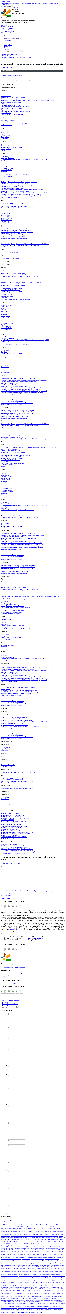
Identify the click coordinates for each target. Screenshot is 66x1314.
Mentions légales (8, 977)
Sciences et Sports (5, 233)
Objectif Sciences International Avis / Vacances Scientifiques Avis (40, 1252)
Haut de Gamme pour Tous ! (50, 3)
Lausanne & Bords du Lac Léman (10, 276)
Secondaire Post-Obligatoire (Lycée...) (11, 692)
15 (42, 1291)
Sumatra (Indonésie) (11, 1268)
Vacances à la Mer (7, 1271)
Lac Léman (4, 122)
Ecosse (2, 317)
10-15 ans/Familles (52, 1288)
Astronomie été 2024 (12, 1231)
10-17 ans (58, 1288)
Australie (38, 1231)
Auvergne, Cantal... (6, 102)
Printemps (24, 1257)
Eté (24, 1239)
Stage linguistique (15, 1309)
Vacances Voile (19, 1279)
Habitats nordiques (58, 1241)
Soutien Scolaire (5, 253)
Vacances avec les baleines (45, 1271)
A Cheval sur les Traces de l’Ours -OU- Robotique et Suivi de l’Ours (35, 1223)
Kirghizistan (4, 168)
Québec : (8, 26)
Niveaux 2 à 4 (54, 1251)
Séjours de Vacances (58, 1262)
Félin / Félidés (7, 1241)
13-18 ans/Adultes (10, 1291)
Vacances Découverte (50, 1272)
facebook (47, 1280)
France (35, 1241)
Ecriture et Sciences (37, 1285)
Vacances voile (12, 1279)
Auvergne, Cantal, (6, 450)
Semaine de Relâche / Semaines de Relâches (16, 1265)
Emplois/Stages (5, 4)
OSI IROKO (4, 838)
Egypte (3, 341)
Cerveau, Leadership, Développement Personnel (14, 667)
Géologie (39, 1241)
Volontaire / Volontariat (45, 1279)
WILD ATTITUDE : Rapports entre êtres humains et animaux (43, 1301)
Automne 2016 (60, 1231)
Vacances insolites (22, 1276)
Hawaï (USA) (3, 1243)
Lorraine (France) (58, 1246)
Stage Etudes (51, 1266)
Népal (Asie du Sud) (12, 1251)
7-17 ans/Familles (52, 1287)
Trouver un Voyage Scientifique (12, 38)
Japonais (39, 1245)
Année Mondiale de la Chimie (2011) (16, 1229)
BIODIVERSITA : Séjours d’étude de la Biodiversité (19, 1304)
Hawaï (63, 1241)
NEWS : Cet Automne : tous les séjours (12, 54)
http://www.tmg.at (15, 929)
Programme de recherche (32, 1257)
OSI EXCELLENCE (6, 835)
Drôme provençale (39, 1237)
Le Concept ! (7, 49)
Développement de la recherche (16, 1237)
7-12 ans (35, 1287)
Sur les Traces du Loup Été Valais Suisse (33, 1268)
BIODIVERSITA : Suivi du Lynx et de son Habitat (46, 1303)
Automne (54, 1231)
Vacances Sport (58, 1277)
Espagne (3, 135)
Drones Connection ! (47, 1237)
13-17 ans (44, 1298)
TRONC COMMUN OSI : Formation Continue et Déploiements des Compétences (30, 1311)
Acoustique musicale (25, 1224)
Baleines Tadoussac (19, 1232)
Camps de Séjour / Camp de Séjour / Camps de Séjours (52, 1232)
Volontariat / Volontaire (55, 1279)
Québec (46, 1259)
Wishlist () (4, 6)
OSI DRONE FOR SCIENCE (9, 832)
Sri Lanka (3, 170)
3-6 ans (45, 1282)
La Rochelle (31, 1246)
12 (41, 1290)
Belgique (19, 1288)
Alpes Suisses (4, 120)
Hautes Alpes (4, 765)
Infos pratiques (8, 45)
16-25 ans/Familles (10, 1293)
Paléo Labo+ (56, 1254)
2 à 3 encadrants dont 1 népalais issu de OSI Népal (17, 1282)
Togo (2, 161)
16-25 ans (61, 1291)
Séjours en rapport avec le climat (40, 1263)
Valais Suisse (4, 797)
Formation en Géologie (7, 723)
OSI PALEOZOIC (6, 824)
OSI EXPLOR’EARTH (7, 826)
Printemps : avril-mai (6, 203)
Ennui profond (8, 1239)
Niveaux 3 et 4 (4, 1252)
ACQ (31, 1224)
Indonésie (3, 167)
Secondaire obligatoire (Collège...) (10, 690)
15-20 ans (56, 1298)
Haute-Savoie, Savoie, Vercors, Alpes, (11, 282)
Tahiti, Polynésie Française (8, 106)
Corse (2, 103)
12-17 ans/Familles (50, 1290)
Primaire (3, 689)
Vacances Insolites (14, 1276)
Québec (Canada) (6, 1300)
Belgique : (7, 29)
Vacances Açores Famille (16, 1271)
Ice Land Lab (23, 1243)
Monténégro (4, 305)
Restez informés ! (7, 3)
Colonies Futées (14, 1236)
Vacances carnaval (13, 1272)
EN (48, 1293)
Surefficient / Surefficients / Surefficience (9, 1269)
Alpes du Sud (4, 604)
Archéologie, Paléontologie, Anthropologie (12, 670)
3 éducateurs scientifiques (38, 1284)
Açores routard (18, 1224)
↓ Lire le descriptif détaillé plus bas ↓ (11, 67)
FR (50, 1280)
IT (8, 1301)
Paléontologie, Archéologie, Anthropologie (12, 380)
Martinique (28, 1248)
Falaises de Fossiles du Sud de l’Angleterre (55, 1239)
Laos (2, 173)
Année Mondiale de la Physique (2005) (32, 1229)
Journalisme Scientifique (7, 238)
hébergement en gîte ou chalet (9, 232)
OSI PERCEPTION (6, 813)
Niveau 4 (30, 1251)
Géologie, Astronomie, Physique (9, 381)
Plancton (8, 1257)
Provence (3, 96)
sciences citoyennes (34, 1262)
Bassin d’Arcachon (6, 609)
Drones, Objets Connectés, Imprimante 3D (12, 192)
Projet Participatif (17, 1259)
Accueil (6, 35)
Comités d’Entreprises (7, 247)
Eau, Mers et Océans (6, 188)
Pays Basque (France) (9, 1255)
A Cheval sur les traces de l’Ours (15, 1223)
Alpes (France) (53, 1224)
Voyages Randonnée (5, 1223)
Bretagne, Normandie (6, 606)
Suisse (6, 1268)
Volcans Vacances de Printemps (34, 1279)
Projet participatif (25, 1259)
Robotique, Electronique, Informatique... (12, 194)
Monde (2, 1249)
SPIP (48, 1266)
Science (28, 1262)
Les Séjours (7, 42)
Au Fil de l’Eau (27, 1231)
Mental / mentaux (34, 1248)
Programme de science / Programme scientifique (47, 1257)
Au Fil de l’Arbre (19, 1231)
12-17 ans (44, 1290)
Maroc (2, 156)
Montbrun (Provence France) (18, 1249)
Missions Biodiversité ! (53, 1248)
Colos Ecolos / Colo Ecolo (22, 1236)
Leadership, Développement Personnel (11, 189)
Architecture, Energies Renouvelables (11, 196)
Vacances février (4, 1274)
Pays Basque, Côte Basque (8, 111)
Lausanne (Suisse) (42, 1246)
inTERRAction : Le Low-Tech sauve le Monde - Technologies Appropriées (32, 1308)
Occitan (54, 1252)
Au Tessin (3, 125)
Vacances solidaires (51, 1277)
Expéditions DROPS (43, 1239)
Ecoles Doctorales (5, 695)
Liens (7, 891)
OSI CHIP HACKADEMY (8, 834)
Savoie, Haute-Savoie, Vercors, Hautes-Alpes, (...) (14, 447)
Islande (3, 132)
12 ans (11, 1298)
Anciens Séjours (5, 258)
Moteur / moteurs (38, 1249)
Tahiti (18, 1269)
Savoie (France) (23, 1262)
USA (2, 144)
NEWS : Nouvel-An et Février (10, 55)
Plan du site (7, 996)
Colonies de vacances (54, 1234)
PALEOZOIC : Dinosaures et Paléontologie (17, 1287)
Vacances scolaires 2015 (32, 1277)
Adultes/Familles (38, 1224)
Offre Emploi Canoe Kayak (12, 1254)
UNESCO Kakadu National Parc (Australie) (49, 1269)
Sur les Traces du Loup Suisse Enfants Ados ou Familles (53, 1268)
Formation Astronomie (7, 718)
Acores (13, 1224)
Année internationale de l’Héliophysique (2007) (23, 1228)
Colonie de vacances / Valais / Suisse (42, 1234)
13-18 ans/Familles (18, 1291)
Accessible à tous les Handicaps (22, 3)
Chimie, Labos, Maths (7, 186)
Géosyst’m (43, 1241)
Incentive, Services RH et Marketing (10, 425)
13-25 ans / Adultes (50, 1298)
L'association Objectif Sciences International (16, 973)
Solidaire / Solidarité (25, 1266)
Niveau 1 (18, 1251)
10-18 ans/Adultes (9, 1290)
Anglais (3, 749)
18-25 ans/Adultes (18, 1293)
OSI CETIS (4, 820)
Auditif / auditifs (33, 1231)
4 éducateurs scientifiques (28, 1285)
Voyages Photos (4, 1221)
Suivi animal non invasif (7, 847)
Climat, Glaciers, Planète (7, 386)
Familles (3, 223)
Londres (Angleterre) (50, 1246)
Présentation (7, 40)
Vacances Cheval (21, 1272)
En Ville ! (3, 660)
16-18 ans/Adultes (55, 1291)
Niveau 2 (22, 1251)
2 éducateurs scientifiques (35, 1282)
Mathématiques (45, 1296)
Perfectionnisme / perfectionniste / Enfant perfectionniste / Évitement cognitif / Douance (37, 1255)
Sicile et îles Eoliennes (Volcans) (36, 1288)
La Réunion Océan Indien (24, 1246)
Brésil (2, 150)
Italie (2, 309)
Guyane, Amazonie (6, 110)
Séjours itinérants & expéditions (9, 230)
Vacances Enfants (58, 1272)
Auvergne (39, 1291)
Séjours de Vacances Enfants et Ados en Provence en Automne (13, 1263)
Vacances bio (7, 1272)
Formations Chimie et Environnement (11, 726)
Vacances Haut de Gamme (37, 1274)
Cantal (2, 365)
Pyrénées (3, 113)
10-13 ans (3, 215)
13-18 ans (4, 1291)
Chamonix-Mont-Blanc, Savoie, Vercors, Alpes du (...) (15, 596)
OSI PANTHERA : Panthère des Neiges (30, 1293)
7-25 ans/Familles (9, 1288)
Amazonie (14, 1226)
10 (43, 1288)
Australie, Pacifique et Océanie (9, 628)
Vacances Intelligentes (30, 1276)
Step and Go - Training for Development (32, 1312)
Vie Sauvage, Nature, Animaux (9, 378)
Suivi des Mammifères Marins (9, 850)
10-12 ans (51, 1296)
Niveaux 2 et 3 (60, 1251)
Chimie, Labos (5, 383)
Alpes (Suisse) (50, 1282)
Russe (19, 1262)
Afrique (43, 1224)
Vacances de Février (36, 1272)
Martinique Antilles (6, 288)
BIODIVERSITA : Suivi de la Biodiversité (53, 1284)
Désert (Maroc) (16, 1298)
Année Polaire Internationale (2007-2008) (48, 1229)
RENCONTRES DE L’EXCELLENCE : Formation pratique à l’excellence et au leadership (23, 1296)
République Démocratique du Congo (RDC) (13, 159)
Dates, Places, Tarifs (17, 1301)
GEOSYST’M (29, 1309)
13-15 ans (3, 216)
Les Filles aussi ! (36, 3)
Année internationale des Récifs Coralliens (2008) (43, 1228)
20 (38, 1293)
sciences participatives (42, 1262)
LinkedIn (43, 1285)
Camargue (3, 294)
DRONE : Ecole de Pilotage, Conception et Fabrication (41, 1306)
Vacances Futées (11, 1274)
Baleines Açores (12, 1232)
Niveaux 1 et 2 (48, 1251)
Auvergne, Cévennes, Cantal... (9, 599)
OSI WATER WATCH (7, 821)
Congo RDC (30, 1236)
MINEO (47, 1248)
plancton (12, 1257)
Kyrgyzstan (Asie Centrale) (30, 1290)
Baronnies (3, 363)
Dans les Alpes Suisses (7, 273)
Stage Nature (57, 1266)
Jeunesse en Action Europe (47, 1245)
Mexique (3, 149)
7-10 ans (3, 213)
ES (28, 1300)
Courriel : (7, 25)
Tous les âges (25, 1269)
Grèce (2, 138)
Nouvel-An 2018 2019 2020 (21, 1252)
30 (48, 1296)
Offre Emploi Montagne (41, 1254)
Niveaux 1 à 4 (41, 1251)
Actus (5, 43)
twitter (30, 1284)
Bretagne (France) (37, 1232)
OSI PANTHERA (6, 817)
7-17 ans (46, 1287)
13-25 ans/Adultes (25, 1291)
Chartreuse (4, 296)
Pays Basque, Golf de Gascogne (46, 1294)
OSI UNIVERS (5, 829)
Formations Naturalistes (7, 717)
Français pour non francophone (25, 1241)
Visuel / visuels (25, 1279)
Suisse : (7, 28)
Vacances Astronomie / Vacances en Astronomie (30, 1271)
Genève (3, 799)
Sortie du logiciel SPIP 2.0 (34, 1266)
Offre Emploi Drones (22, 1254)
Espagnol (21, 1239)
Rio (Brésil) (12, 1303)
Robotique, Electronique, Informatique (11, 389)
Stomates (2, 1268)
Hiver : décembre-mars (7, 208)
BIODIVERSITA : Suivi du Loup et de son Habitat (25, 1303)
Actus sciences (15, 891)
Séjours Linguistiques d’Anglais (53, 1263)
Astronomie (15, 1290)
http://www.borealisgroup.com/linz (34, 938)
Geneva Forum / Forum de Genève (10, 1312)
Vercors (3, 367)
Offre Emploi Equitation (31, 1254)
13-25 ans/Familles (33, 1291)
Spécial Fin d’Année (50, 1311)
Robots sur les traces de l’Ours (11, 1262)
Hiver (7, 1243)
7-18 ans (57, 1287)
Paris (2, 800)
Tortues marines (5, 844)
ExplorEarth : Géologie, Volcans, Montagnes (30, 1294)
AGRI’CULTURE (22, 1309)
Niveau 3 (26, 1251)
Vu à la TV (7, 46)
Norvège (3, 137)
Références (7, 975)
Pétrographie (57, 1255)
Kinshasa (3, 802)
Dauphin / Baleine (54, 1236)
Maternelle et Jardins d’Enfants (9, 687)
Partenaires (7, 48)
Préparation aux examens (7, 725)
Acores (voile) (49, 1285)
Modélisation (61, 1248)
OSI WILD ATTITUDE (7, 837)
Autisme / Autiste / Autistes (46, 1231)
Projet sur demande (33, 1259)
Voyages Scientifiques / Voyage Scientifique (18, 1280)
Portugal (3, 130)
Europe (27, 1239)
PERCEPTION (17, 1255)
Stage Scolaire (62, 1266)
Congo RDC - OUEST (37, 1236)
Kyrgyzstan (11, 1246)
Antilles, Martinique (6, 108)
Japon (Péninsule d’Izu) (26, 1301)
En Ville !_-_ (4, 176)
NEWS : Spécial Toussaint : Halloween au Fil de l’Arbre (17, 57)
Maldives (3, 329)
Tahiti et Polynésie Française (35, 1300)
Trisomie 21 (38, 1269)
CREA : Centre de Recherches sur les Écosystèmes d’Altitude (45, 1309)
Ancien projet (19, 1226)
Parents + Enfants (5, 435)
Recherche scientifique (46, 1260)
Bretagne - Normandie (7, 97)
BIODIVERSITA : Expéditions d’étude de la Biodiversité (41, 1304)
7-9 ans (41, 1293)
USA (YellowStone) (45, 1300)
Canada (3, 146)
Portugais (16, 1257)
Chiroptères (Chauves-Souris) (9, 849)
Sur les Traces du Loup (20, 1268)
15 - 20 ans (45, 1291)
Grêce (47, 1241)
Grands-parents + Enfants (8, 437)
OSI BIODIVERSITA (7, 815)
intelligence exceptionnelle (20, 1245)
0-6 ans (43, 1280)
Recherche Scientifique (27, 1260)
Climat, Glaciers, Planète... (8, 191)
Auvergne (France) (4, 1232)
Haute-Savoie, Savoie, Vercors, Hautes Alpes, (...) (14, 100)
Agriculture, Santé (6, 197)
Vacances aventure (54, 1271)
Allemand (48, 1224)
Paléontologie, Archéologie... (8, 183)
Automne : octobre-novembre (9, 206)
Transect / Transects (32, 1269)
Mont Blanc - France (8, 1249)
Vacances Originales (39, 1276)
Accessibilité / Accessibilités (6, 1224)
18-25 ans (3, 220)
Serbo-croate (27, 1265)
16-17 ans (3, 218)
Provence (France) (40, 1259)
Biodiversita (28, 1232)
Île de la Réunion (5, 105)
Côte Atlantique (5, 99)
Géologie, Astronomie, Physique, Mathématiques (14, 185)
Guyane (52, 1241)
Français (3, 747)
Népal (2, 171)
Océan (57, 1252)
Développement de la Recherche (29, 1237)
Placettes (5, 1257)
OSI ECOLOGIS (5, 830)
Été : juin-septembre (6, 204)
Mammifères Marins (19, 1248)
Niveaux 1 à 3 (35, 1251)
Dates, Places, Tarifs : (9, 33)
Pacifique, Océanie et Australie (9, 174)
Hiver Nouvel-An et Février (14, 1243)
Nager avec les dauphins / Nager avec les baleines (52, 1249)
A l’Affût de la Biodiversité (55, 1223)
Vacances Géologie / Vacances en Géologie (22, 1274)
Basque (24, 1232)
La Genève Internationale (7, 123)
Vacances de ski (43, 1272)
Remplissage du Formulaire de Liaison (14, 967)
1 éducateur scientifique (31, 1280)
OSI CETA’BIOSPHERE (8, 818)
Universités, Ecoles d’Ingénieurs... (10, 693)
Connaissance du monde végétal (9, 852)
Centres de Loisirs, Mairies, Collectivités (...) (13, 244)
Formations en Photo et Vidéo (9, 720)
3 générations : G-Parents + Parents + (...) (12, 439)
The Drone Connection (7, 853)
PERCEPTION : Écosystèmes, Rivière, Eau (20, 1284)
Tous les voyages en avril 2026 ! (7, 1220)
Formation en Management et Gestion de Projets (14, 728)
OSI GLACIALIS (6, 827)
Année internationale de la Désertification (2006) (43, 1226)
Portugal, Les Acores (6, 625)
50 (58, 1298)
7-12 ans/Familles (41, 1287)
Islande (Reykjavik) (37, 1298)
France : (7, 31)
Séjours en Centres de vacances (9, 229)
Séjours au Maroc (50, 1262)
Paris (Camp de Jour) (52, 1308)
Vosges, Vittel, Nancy (6, 114)
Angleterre (3, 134)
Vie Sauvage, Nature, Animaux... (10, 182)
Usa (59, 1269)
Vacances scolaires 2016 (42, 1277)
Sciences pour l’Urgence (7, 235)
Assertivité (5, 1231)
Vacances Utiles (6, 1279)
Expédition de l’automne (34, 1239)
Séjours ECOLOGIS (30, 1263)
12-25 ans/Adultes (58, 1290)
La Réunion (16, 1246)
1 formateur (39, 1280)
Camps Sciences (13, 1234)
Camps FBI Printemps (5, 1234)
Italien (2, 750)
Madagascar (4, 158)
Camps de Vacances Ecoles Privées (10, 245)
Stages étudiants (5, 427)
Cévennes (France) (23, 1234)
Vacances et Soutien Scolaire (8, 236)
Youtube (20, 1285)
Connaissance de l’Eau (7, 846)
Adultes (3, 221)
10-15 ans (46, 1288)
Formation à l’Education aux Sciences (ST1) (13, 722)
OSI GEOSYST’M (6, 823)
